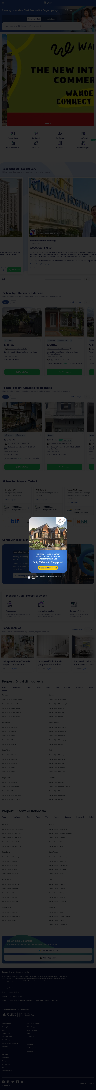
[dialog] (48, 544)
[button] (48, 544)
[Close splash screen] (64, 520)
